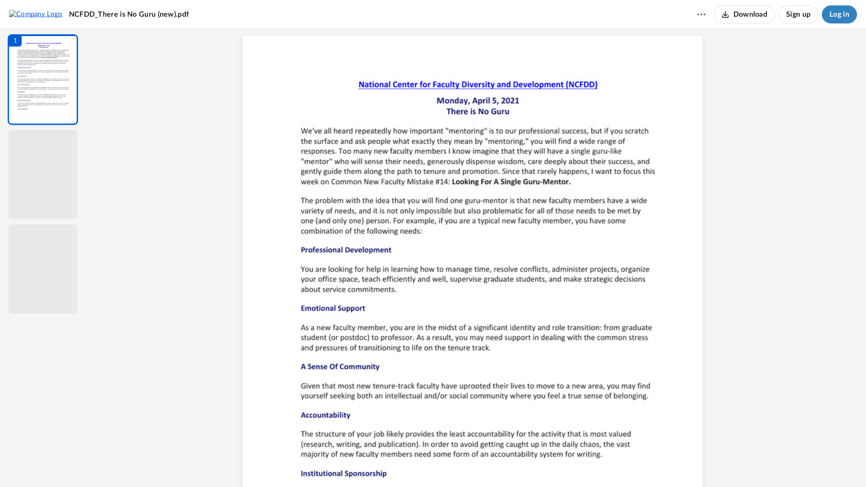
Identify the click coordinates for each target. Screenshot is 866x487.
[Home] (36, 13)
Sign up (798, 14)
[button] (43, 80)
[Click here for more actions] (701, 14)
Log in (839, 14)
